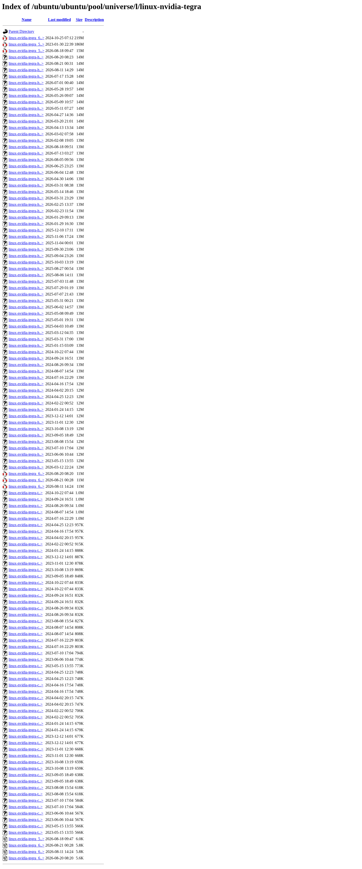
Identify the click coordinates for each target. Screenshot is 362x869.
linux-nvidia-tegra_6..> (26, 38)
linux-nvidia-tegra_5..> (26, 44)
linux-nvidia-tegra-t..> (26, 493)
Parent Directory (21, 31)
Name (27, 19)
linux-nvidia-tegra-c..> (26, 582)
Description (94, 19)
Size (79, 19)
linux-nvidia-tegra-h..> (26, 57)
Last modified (59, 19)
